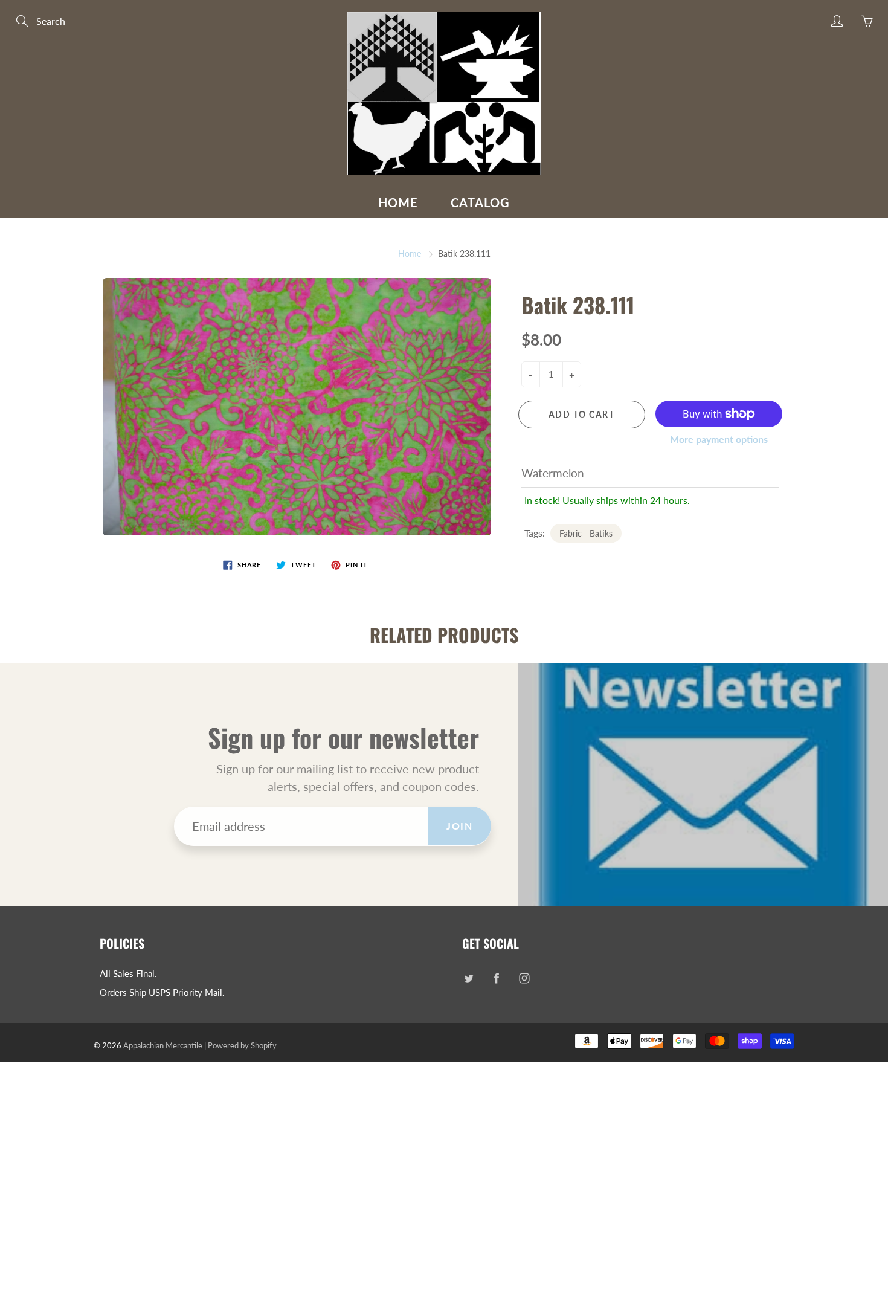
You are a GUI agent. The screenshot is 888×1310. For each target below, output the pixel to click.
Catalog (480, 202)
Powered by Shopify (242, 1045)
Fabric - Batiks (586, 533)
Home (398, 202)
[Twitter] (468, 978)
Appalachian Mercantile (162, 1045)
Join (459, 825)
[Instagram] (524, 978)
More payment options (719, 439)
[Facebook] (496, 978)
